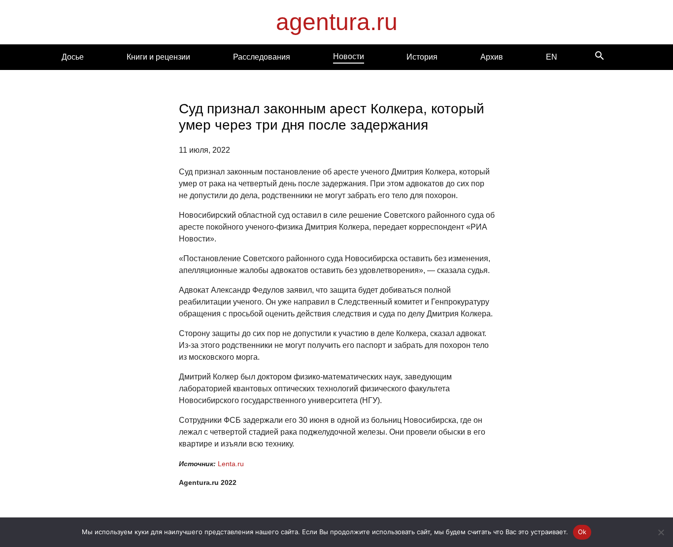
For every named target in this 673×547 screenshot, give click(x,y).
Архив (491, 57)
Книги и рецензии (158, 57)
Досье (73, 57)
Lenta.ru (231, 464)
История (421, 57)
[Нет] (661, 532)
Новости (348, 56)
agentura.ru (337, 22)
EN (551, 57)
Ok (582, 532)
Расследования (261, 57)
